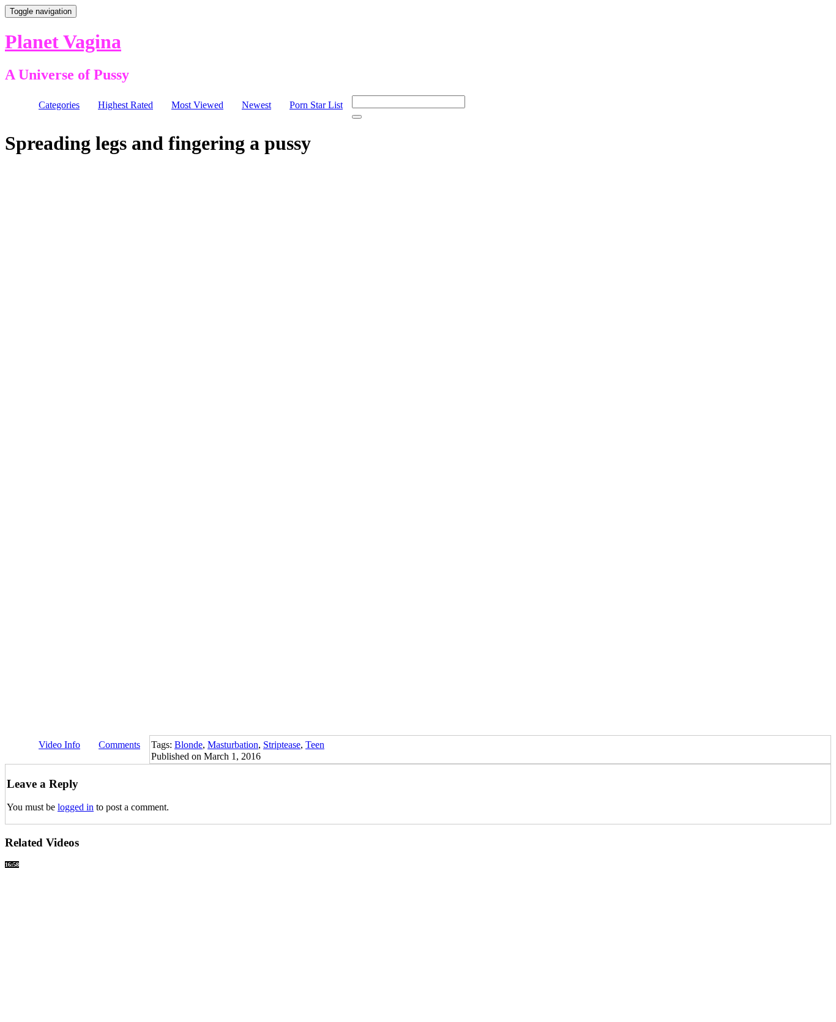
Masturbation (232, 744)
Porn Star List (316, 105)
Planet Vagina (63, 42)
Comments (119, 744)
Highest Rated (125, 105)
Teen (314, 744)
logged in (76, 807)
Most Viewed (197, 105)
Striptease (281, 744)
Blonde (188, 744)
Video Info (59, 744)
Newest (256, 105)
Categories (59, 105)
